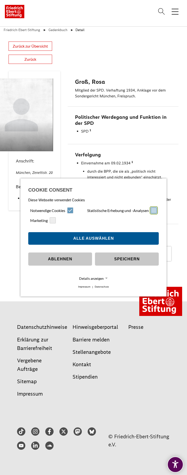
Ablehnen (60, 259)
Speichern (127, 259)
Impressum (84, 287)
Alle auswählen (93, 238)
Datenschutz (102, 287)
